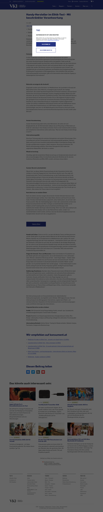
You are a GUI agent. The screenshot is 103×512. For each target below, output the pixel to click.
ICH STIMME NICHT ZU (46, 50)
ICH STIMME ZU (46, 44)
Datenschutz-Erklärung (53, 40)
